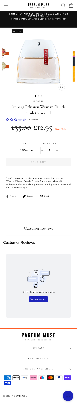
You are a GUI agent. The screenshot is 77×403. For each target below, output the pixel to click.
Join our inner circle (38, 369)
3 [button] (42, 96)
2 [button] (39, 96)
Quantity (49, 144)
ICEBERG (38, 101)
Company (38, 348)
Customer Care (38, 359)
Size (26, 144)
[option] (38, 18)
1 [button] (36, 96)
